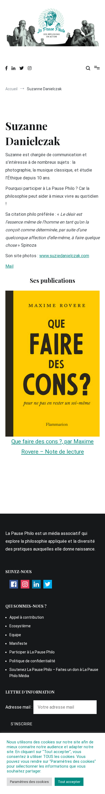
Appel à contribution (26, 617)
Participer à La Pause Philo (32, 652)
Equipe (15, 635)
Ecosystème (20, 626)
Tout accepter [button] (69, 782)
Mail (9, 266)
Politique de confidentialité (32, 661)
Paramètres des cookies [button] (29, 782)
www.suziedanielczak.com (64, 255)
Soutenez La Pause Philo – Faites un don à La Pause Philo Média (53, 672)
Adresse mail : (19, 707)
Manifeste (18, 643)
